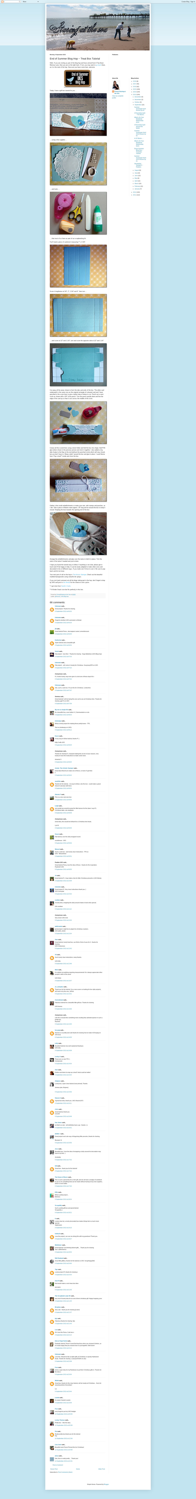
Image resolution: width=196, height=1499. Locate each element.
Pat (56, 1431)
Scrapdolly (58, 1205)
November (138, 99)
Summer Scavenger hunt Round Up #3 (140, 108)
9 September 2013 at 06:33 (63, 622)
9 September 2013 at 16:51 (63, 1127)
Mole (56, 970)
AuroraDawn (59, 1000)
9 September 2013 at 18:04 (63, 1199)
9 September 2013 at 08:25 (63, 745)
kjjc (56, 1318)
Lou (56, 1330)
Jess (56, 1149)
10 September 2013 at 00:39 (63, 1425)
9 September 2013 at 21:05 (63, 1290)
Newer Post (54, 1469)
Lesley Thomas (60, 1420)
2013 (135, 94)
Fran (56, 1367)
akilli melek (58, 926)
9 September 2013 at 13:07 (63, 980)
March (137, 183)
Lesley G (58, 1056)
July (136, 173)
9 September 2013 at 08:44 (63, 775)
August (137, 170)
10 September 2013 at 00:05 (63, 1414)
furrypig (57, 1030)
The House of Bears (61, 1177)
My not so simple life (61, 710)
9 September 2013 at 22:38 (63, 1361)
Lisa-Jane (58, 1444)
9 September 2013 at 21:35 (63, 1301)
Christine (58, 887)
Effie (56, 1192)
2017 (135, 84)
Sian (56, 939)
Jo (55, 875)
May (136, 178)
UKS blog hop (65, 596)
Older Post (101, 1469)
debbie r (57, 1134)
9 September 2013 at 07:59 (63, 703)
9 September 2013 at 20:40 (63, 1263)
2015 (135, 89)
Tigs (56, 1269)
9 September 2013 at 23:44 (63, 1391)
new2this (58, 781)
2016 (135, 86)
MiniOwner (58, 1245)
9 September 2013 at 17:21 (63, 1171)
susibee (57, 900)
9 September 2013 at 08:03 (63, 715)
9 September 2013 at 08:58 (63, 813)
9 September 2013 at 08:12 (63, 730)
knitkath (57, 1234)
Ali (56, 954)
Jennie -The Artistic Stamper (64, 768)
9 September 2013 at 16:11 (63, 1103)
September (138, 105)
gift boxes (57, 596)
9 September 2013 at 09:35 (63, 828)
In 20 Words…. (138, 138)
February (138, 186)
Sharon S (58, 1098)
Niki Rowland (59, 1258)
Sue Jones (58, 1122)
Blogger (106, 1484)
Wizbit (57, 1380)
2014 (135, 92)
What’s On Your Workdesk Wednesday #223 (139, 143)
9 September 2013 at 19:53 (63, 1252)
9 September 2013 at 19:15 (63, 1227)
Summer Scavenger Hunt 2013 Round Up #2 (140, 133)
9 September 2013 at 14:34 (63, 1063)
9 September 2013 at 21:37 (63, 1312)
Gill (56, 1166)
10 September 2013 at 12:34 (63, 1438)
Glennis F (58, 794)
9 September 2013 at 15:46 (63, 1092)
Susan (57, 834)
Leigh (56, 806)
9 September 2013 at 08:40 (63, 762)
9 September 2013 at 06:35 (63, 634)
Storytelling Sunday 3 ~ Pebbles (138, 165)
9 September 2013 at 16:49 (63, 1116)
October (137, 102)
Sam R (57, 1281)
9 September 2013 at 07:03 (63, 656)
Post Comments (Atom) (65, 1472)
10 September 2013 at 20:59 (63, 1450)
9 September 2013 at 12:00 (63, 920)
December (138, 97)
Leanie (57, 1397)
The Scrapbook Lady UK (63, 1296)
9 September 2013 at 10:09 (63, 881)
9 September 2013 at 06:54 (63, 645)
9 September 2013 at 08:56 (63, 800)
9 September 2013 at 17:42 (63, 1186)
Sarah (57, 651)
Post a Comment (58, 1465)
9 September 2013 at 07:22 (63, 668)
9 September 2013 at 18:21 (63, 1212)
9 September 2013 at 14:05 (63, 1037)
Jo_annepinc (59, 987)
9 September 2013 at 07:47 (63, 690)
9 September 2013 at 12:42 (63, 948)
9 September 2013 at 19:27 (63, 1239)
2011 (135, 195)
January (137, 189)
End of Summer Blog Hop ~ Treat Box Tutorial (139, 151)
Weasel (57, 849)
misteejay (58, 721)
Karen (57, 736)
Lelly (56, 1043)
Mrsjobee (58, 1307)
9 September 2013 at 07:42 (63, 679)
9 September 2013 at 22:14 (63, 1335)
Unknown (58, 606)
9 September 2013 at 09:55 (63, 869)
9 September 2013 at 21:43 (63, 1323)
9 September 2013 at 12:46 (63, 963)
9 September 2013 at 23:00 (63, 1374)
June (136, 175)
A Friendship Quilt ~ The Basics (139, 113)
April (136, 181)
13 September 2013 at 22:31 (63, 1461)
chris (56, 1109)
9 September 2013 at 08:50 (63, 788)
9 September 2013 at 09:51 (63, 856)
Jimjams (57, 1081)
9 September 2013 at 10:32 (63, 894)
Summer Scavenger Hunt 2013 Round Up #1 (140, 158)
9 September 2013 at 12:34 (63, 933)
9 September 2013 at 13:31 (63, 994)
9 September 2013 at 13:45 (63, 1024)
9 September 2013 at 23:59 (63, 1403)
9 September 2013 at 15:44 (63, 1075)
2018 (135, 81)
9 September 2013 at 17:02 (63, 1160)
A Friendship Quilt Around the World (139, 126)
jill (55, 629)
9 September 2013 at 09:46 (63, 843)
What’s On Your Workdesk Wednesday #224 (139, 120)
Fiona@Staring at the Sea (120, 92)
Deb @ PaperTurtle (61, 1341)
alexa (56, 1456)
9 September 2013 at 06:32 (63, 611)
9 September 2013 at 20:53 (63, 1274)
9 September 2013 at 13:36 (63, 1009)
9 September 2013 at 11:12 (63, 909)
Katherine (58, 640)
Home (78, 1469)
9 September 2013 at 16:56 (63, 1143)
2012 (135, 192)
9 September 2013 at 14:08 (63, 1050)
